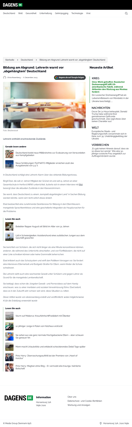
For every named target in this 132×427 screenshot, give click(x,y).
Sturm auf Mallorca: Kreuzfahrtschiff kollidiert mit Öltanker (43, 316)
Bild (81, 184)
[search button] (126, 13)
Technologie (77, 13)
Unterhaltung (45, 13)
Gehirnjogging (61, 13)
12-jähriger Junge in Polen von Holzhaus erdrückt (39, 326)
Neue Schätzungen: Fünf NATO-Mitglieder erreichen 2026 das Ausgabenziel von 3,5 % (45, 164)
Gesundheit (31, 13)
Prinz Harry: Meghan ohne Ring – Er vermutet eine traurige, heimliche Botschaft (48, 367)
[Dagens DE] (66, 5)
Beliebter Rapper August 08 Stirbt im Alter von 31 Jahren (42, 226)
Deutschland (9, 13)
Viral (88, 13)
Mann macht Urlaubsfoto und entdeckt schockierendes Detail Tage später (50, 346)
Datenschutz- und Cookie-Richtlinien (85, 401)
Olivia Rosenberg (14, 77)
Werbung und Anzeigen (79, 405)
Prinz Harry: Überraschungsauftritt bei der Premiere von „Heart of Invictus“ (46, 356)
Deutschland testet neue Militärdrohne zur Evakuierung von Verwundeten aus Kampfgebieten (50, 154)
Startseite (9, 60)
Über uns (72, 397)
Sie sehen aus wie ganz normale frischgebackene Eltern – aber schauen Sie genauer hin (50, 336)
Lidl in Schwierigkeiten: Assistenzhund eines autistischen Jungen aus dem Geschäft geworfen (50, 236)
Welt (20, 13)
